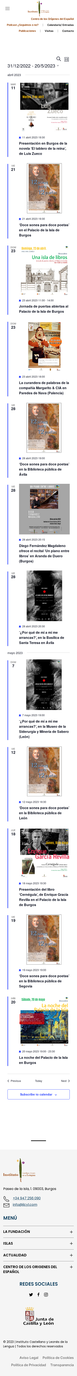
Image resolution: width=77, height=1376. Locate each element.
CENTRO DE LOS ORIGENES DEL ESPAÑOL (30, 1270)
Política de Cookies (58, 1357)
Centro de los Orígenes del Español (52, 19)
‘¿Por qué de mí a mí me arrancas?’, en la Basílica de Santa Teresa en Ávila (41, 637)
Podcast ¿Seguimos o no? (22, 24)
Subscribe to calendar (36, 1094)
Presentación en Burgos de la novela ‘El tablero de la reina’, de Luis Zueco (43, 148)
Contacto (68, 30)
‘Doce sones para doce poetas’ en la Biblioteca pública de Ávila (44, 469)
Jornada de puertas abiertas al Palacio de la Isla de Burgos (43, 309)
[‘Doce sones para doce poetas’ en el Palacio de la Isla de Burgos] (44, 188)
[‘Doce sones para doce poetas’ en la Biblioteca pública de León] (44, 771)
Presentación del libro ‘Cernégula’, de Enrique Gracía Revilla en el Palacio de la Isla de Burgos (43, 897)
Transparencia (62, 1365)
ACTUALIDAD (15, 1255)
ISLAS (8, 1243)
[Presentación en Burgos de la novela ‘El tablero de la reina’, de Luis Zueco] (44, 107)
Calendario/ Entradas (60, 24)
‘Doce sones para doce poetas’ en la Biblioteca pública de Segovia (44, 981)
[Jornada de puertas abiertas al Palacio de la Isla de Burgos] (44, 270)
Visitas (49, 30)
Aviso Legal (28, 1357)
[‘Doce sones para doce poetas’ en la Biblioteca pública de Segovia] (44, 939)
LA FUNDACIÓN (16, 1231)
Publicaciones (27, 30)
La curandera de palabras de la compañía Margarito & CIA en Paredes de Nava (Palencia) (44, 387)
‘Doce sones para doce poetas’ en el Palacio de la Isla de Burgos (44, 230)
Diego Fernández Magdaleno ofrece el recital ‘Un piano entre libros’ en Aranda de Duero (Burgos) (44, 553)
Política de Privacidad (28, 1365)
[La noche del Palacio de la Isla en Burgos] (44, 1021)
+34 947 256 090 (27, 1198)
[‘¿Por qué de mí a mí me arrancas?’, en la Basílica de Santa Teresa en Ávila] (44, 596)
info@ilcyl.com (25, 1204)
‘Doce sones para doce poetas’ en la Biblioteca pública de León (44, 812)
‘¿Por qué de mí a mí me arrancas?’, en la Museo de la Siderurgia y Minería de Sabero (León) (44, 729)
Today (38, 1081)
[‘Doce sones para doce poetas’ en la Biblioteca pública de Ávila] (44, 427)
